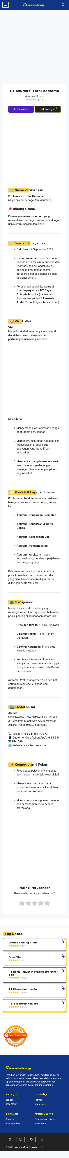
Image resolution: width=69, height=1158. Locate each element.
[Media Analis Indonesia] (34, 5)
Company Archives (44, 1119)
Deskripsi (22, 109)
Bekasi (9, 1099)
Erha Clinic (16, 957)
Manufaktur (41, 1104)
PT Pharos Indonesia (23, 989)
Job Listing (41, 1123)
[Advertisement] (34, 47)
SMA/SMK (11, 1104)
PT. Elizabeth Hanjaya (23, 1003)
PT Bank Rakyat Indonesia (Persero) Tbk (33, 973)
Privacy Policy (13, 1123)
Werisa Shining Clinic (23, 942)
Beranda (10, 1119)
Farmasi (39, 1099)
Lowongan (49, 109)
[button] (63, 4)
